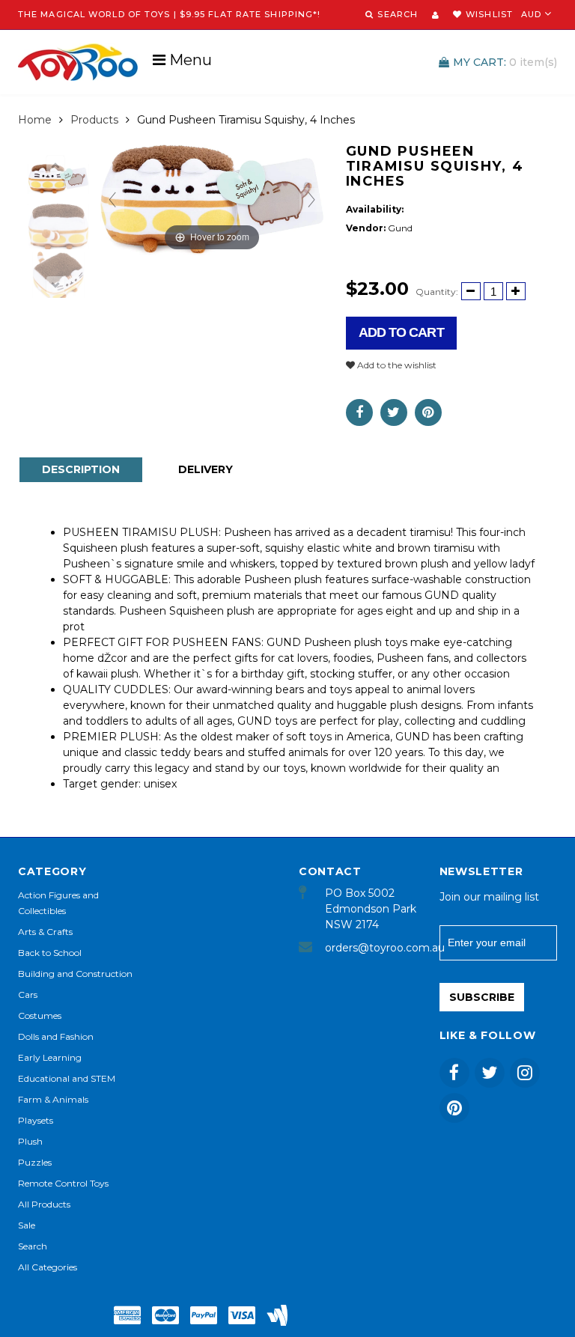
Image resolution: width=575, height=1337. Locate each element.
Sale (26, 1225)
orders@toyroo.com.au (371, 947)
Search (32, 1246)
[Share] (359, 412)
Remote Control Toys (63, 1183)
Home (35, 120)
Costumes (39, 1015)
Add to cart (401, 332)
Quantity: (437, 291)
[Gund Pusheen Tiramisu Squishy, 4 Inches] (58, 178)
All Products (44, 1204)
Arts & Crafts (45, 931)
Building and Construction (75, 973)
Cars (27, 994)
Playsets (35, 1120)
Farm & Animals (53, 1099)
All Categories (47, 1267)
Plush (30, 1141)
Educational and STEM (66, 1078)
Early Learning (50, 1057)
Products (94, 120)
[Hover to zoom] (211, 199)
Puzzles (35, 1162)
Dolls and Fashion (56, 1036)
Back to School (50, 952)
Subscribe (481, 997)
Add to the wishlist (395, 365)
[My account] (435, 15)
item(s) (505, 62)
